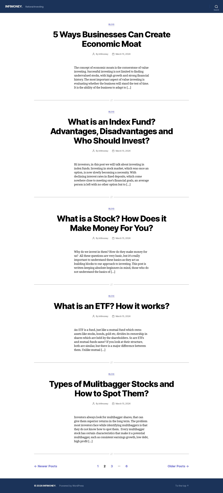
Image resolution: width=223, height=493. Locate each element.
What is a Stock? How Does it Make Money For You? (111, 223)
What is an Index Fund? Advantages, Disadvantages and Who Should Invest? (111, 131)
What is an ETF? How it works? (111, 306)
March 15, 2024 (123, 54)
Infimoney (103, 54)
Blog (111, 24)
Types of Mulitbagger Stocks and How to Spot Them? (111, 388)
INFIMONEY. (13, 6)
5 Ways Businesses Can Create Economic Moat (111, 39)
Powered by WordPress (71, 485)
